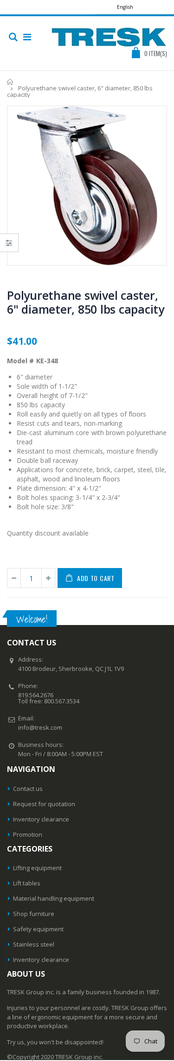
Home (10, 82)
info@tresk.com (40, 727)
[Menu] (27, 37)
